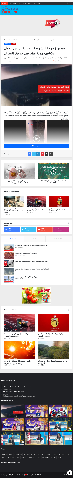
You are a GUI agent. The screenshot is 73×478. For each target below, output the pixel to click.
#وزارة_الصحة (45, 457)
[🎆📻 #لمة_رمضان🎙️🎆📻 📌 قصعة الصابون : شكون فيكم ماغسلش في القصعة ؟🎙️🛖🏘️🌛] (60, 411)
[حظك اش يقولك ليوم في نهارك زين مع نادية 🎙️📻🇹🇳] (12, 438)
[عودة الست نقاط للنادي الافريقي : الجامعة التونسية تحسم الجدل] (9, 263)
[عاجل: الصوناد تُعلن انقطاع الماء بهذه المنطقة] (9, 279)
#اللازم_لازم (40, 454)
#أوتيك (10, 454)
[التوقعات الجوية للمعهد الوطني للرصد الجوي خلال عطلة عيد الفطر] (9, 271)
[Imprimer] (51, 154)
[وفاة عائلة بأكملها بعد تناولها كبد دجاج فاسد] (9, 255)
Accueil (7, 39)
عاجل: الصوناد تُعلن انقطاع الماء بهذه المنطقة (26, 277)
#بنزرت (4, 457)
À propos (53, 457)
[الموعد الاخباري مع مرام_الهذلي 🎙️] (36, 424)
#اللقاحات (48, 454)
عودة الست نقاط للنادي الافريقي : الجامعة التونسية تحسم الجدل (31, 261)
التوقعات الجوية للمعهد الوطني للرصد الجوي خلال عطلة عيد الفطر (32, 269)
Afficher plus (36, 146)
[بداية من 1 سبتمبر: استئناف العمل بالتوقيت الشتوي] (59, 201)
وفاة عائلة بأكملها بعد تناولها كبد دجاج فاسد (26, 253)
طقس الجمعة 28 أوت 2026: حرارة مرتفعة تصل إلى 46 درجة (17, 362)
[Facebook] (29, 154)
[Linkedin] (38, 154)
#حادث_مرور (11, 457)
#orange (4, 454)
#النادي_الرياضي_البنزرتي (58, 454)
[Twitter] (34, 154)
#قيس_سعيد (31, 457)
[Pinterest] (42, 154)
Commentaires (58, 239)
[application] (36, 138)
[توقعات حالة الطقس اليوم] (12, 424)
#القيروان (33, 454)
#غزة (18, 457)
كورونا (59, 457)
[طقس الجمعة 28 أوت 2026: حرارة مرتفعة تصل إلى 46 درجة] (19, 350)
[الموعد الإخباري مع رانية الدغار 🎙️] (36, 411)
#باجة (68, 454)
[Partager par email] (46, 154)
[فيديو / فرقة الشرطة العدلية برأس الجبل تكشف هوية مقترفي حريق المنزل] (12, 411)
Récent (35, 239)
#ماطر (38, 457)
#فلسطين (23, 457)
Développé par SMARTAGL (34, 475)
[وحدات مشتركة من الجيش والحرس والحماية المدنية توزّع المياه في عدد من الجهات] (14, 201)
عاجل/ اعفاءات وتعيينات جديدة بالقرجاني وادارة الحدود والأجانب (31, 245)
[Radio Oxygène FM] (9, 10)
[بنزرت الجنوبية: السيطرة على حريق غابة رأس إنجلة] (53, 350)
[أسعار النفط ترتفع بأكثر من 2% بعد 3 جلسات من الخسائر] (36, 201)
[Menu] (71, 11)
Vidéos (13, 43)
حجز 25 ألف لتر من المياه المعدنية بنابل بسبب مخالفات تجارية (24, 3)
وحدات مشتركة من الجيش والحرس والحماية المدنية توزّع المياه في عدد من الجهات (14, 210)
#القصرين (26, 454)
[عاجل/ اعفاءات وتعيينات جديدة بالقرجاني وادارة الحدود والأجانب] (9, 247)
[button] (36, 138)
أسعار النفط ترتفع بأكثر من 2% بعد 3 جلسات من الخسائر (36, 209)
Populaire (13, 239)
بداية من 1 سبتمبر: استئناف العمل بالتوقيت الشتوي (57, 209)
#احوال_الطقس (18, 454)
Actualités (13, 39)
